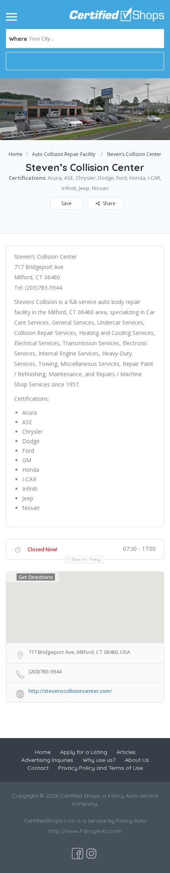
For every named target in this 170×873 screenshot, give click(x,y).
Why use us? (99, 759)
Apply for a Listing (83, 752)
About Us (137, 759)
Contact (38, 767)
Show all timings (87, 559)
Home (16, 154)
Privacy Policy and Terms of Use (100, 767)
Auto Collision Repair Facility (63, 154)
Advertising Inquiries (47, 759)
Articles (126, 752)
